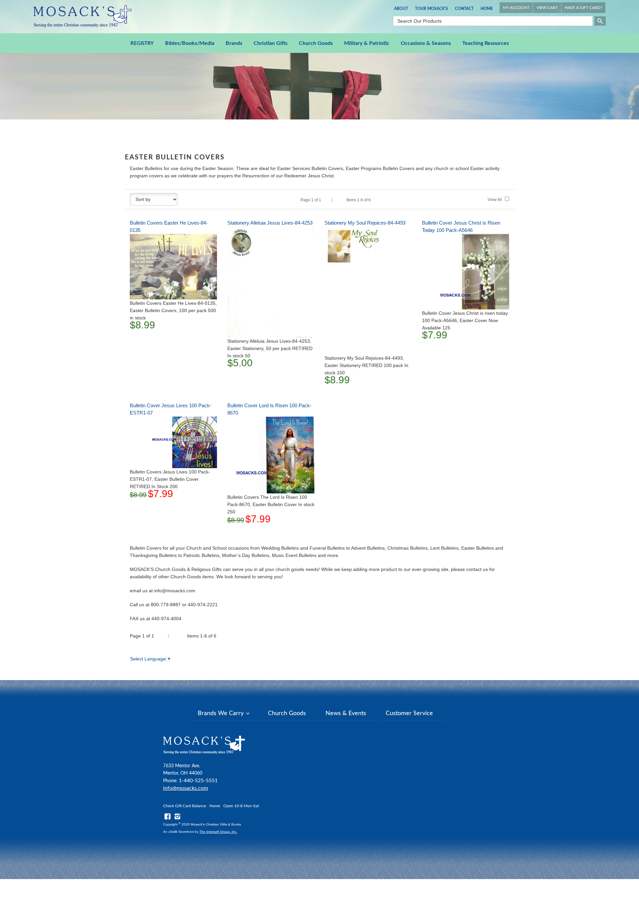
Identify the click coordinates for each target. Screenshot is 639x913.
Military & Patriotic (366, 43)
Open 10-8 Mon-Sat (241, 806)
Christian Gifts (271, 43)
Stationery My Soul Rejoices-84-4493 (364, 223)
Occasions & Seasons (426, 43)
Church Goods (316, 43)
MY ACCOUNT (516, 8)
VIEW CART (547, 8)
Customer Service (409, 713)
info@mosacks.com (185, 788)
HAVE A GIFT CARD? (583, 8)
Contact (464, 9)
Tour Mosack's (431, 9)
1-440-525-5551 (198, 780)
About (401, 9)
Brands (234, 43)
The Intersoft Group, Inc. (218, 831)
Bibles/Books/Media (189, 43)
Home (487, 9)
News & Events (345, 713)
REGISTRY (142, 43)
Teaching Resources (485, 43)
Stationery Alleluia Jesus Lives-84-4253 (270, 223)
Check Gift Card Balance (184, 806)
